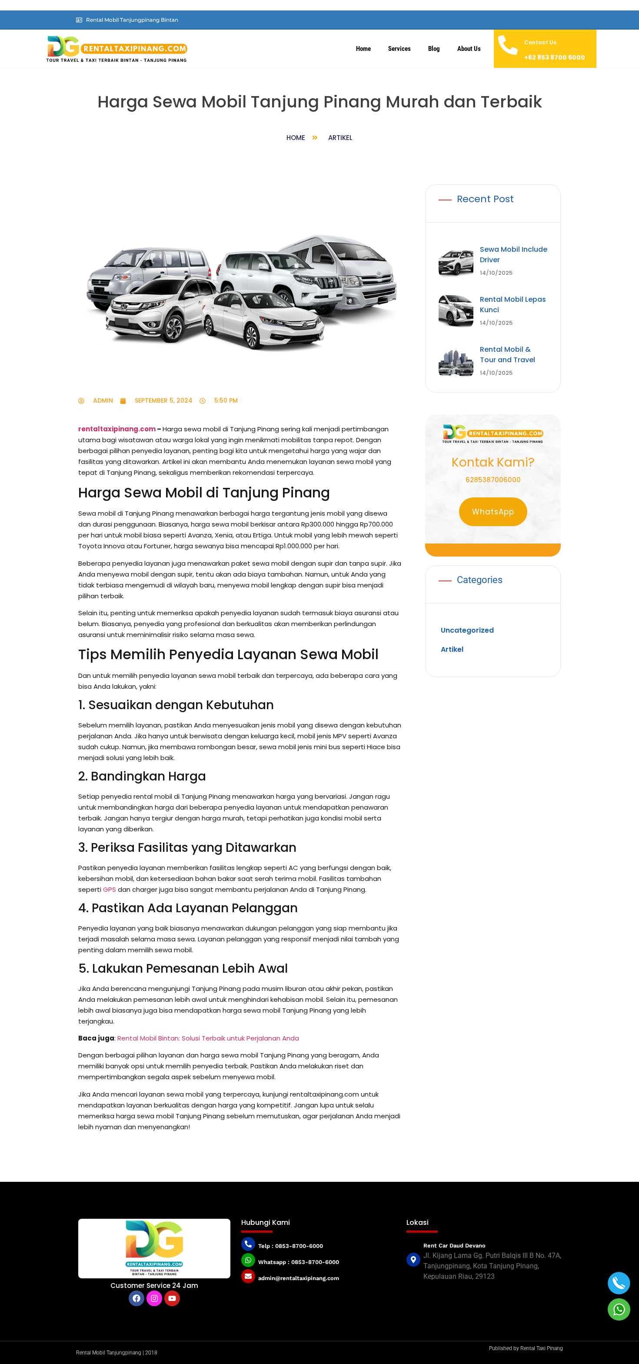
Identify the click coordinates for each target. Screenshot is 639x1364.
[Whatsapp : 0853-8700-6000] (248, 1260)
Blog (434, 49)
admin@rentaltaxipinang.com (298, 1278)
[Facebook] (136, 1298)
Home (363, 49)
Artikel (340, 137)
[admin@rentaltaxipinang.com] (248, 1276)
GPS (109, 889)
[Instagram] (154, 1298)
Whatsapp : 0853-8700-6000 (298, 1262)
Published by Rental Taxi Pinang (526, 1348)
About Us (469, 49)
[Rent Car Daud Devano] (413, 1260)
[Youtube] (172, 1298)
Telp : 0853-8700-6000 (290, 1246)
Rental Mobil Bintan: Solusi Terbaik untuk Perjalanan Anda (208, 1038)
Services (399, 49)
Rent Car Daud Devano (454, 1245)
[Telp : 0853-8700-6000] (248, 1244)
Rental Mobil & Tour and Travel (507, 354)
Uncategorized (467, 630)
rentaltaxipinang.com (117, 429)
